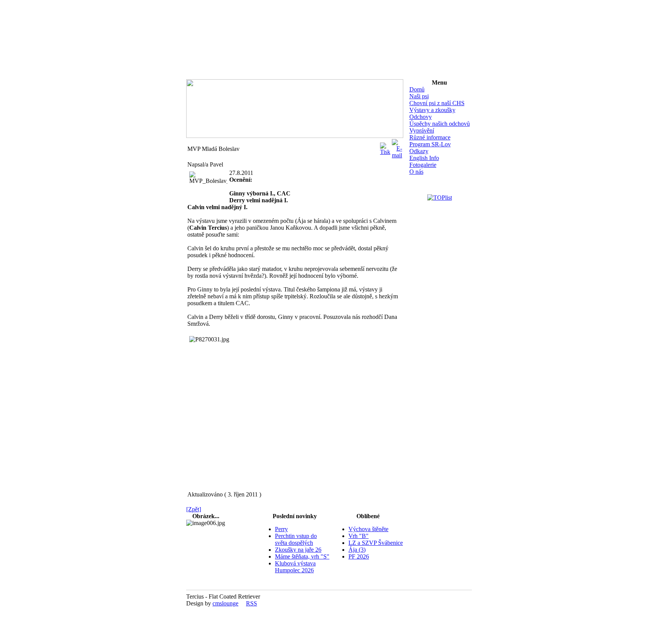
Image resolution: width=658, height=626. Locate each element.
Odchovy (420, 117)
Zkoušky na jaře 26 (298, 549)
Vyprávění (421, 130)
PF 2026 (358, 556)
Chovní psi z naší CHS (437, 103)
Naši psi (419, 96)
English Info (424, 158)
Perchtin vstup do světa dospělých (296, 539)
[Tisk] (385, 147)
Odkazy (418, 151)
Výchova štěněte (368, 529)
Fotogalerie (422, 165)
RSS (251, 603)
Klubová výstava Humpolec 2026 (295, 566)
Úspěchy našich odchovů (439, 123)
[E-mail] (397, 147)
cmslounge (225, 603)
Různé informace (429, 137)
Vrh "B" (358, 536)
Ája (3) (357, 549)
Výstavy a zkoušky (432, 110)
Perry (281, 529)
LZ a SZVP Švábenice (375, 543)
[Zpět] (193, 509)
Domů (417, 89)
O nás (416, 171)
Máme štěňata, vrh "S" (302, 556)
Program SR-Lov (430, 144)
